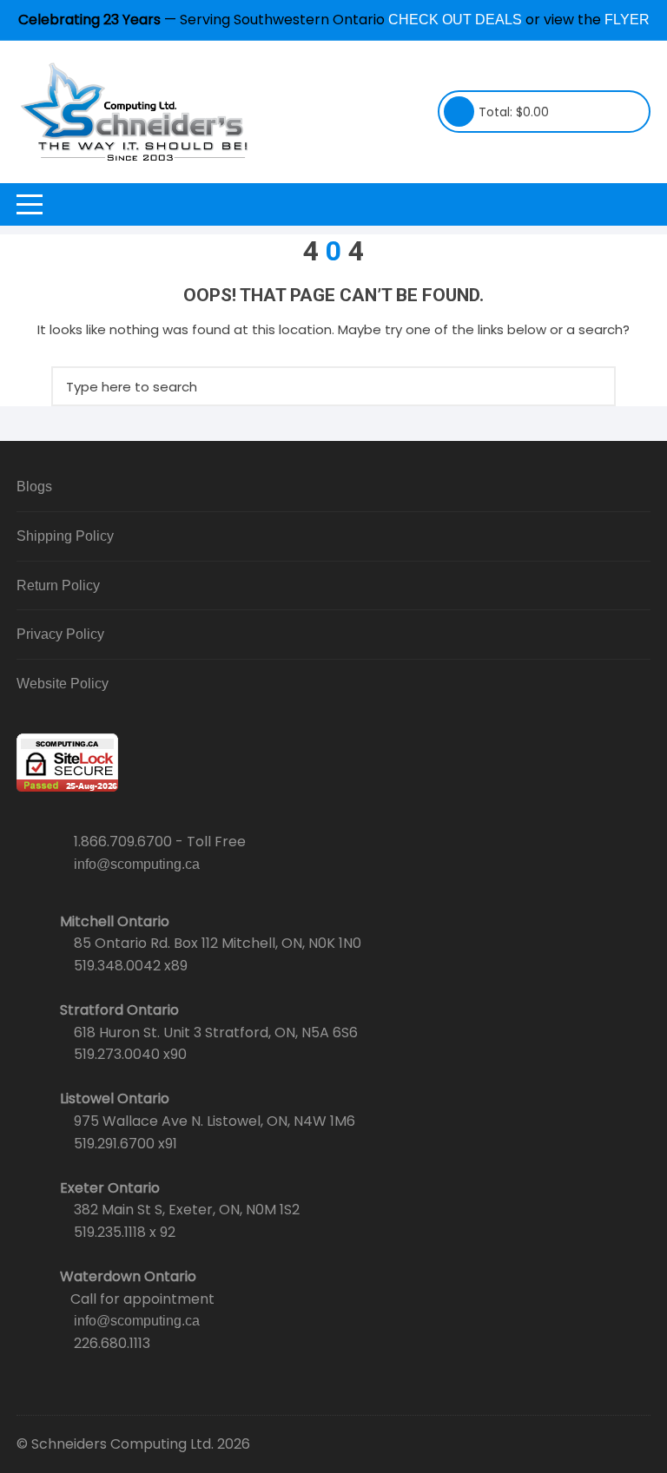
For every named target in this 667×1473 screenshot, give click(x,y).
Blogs (34, 486)
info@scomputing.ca (137, 864)
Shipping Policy (65, 536)
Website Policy (63, 683)
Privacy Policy (60, 634)
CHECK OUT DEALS (455, 19)
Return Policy (58, 585)
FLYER (627, 19)
